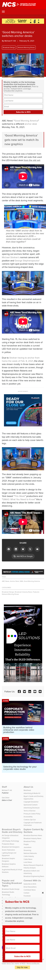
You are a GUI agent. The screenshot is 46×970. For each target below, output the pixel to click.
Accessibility (28, 816)
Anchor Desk (14, 581)
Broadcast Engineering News (34, 876)
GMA (21, 581)
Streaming (27, 850)
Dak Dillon (5, 797)
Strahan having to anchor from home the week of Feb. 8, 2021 (21, 359)
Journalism (27, 847)
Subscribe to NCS (30, 884)
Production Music (8, 844)
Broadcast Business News (33, 835)
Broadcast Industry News (23, 592)
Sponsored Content (30, 805)
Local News (28, 862)
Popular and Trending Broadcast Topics (12, 883)
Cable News (28, 859)
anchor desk (31, 123)
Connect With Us (32, 880)
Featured (36, 592)
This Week (19, 496)
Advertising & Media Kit (32, 793)
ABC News (5, 581)
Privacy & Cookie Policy (32, 813)
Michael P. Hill (10, 40)
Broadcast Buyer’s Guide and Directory (12, 830)
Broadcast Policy (29, 841)
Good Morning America (26, 120)
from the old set (32, 160)
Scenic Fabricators (8, 850)
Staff (4, 787)
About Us (28, 787)
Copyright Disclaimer (31, 802)
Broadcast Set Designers (10, 847)
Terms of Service (29, 810)
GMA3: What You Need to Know (19, 499)
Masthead (27, 790)
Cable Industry (29, 856)
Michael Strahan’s (10, 257)
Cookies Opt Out (30, 819)
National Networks (30, 853)
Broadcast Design (9, 47)
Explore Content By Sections (33, 830)
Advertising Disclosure (31, 808)
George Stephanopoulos (27, 260)
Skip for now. (22, 967)
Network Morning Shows (26, 47)
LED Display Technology (10, 841)
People (26, 844)
